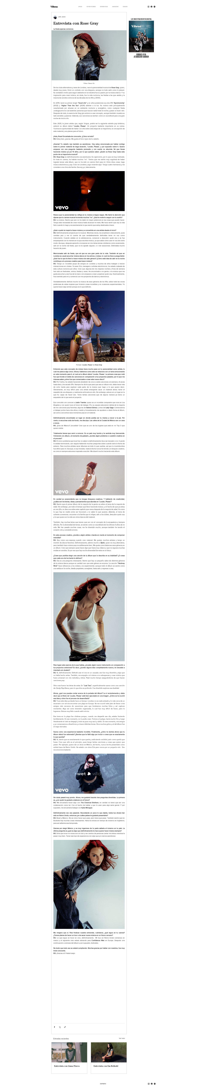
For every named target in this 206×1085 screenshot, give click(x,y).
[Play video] (89, 191)
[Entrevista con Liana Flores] (69, 1052)
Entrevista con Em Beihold (106, 1066)
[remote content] (89, 988)
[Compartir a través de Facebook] (54, 1027)
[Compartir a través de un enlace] (65, 1027)
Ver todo (122, 1038)
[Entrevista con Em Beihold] (109, 1052)
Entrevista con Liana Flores (67, 1066)
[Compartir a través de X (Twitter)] (60, 1027)
